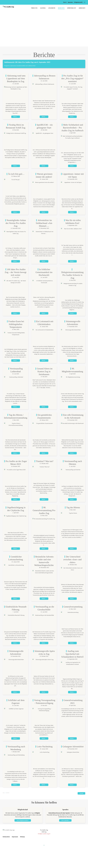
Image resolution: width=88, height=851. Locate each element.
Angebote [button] (51, 8)
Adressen (82, 8)
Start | (65, 2)
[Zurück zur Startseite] (13, 8)
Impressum (15, 837)
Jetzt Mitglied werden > (23, 820)
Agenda (43, 8)
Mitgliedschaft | (78, 2)
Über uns (34, 8)
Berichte (61, 8)
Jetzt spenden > (65, 820)
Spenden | (70, 2)
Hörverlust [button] (71, 8)
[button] (44, 845)
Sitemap (22, 837)
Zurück (81, 793)
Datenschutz (6, 837)
